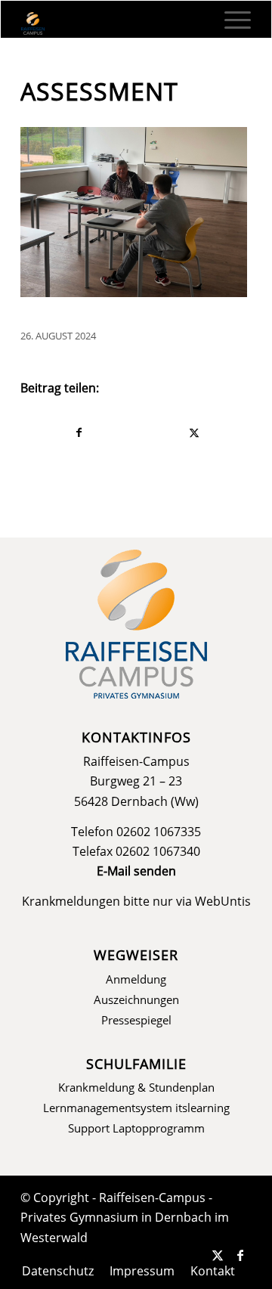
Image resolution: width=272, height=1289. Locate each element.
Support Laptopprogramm (136, 1128)
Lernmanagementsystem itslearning (136, 1107)
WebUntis (223, 901)
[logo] (113, 23)
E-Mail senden (136, 871)
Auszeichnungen (136, 999)
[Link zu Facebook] (240, 1255)
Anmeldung (136, 979)
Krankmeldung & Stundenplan (136, 1087)
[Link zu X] (217, 1255)
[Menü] (230, 20)
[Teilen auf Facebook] (78, 432)
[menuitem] (230, 20)
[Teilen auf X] (194, 432)
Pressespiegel (136, 1019)
